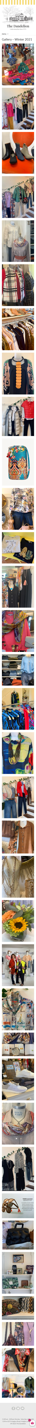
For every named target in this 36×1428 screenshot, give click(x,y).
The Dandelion (18, 26)
